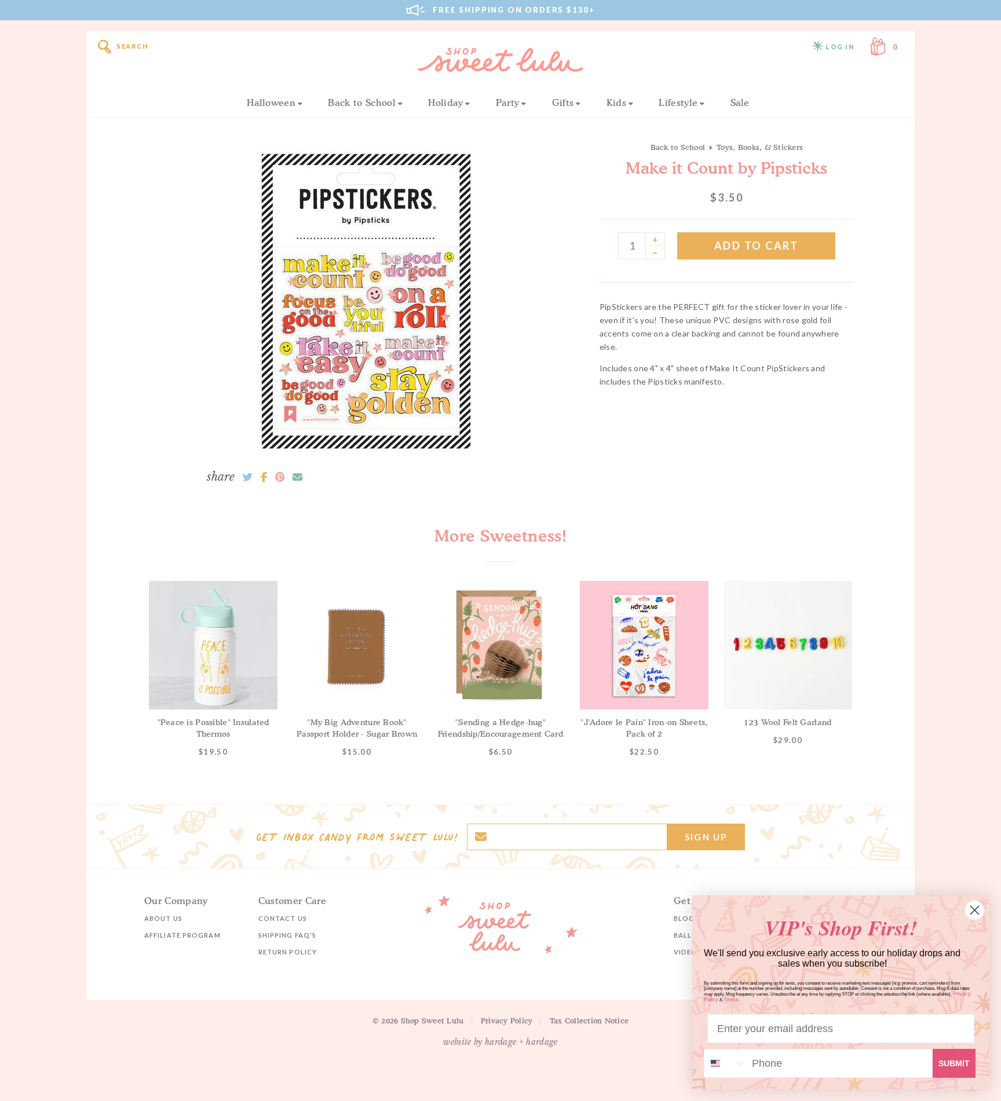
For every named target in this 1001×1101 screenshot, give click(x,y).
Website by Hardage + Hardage (500, 1042)
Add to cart (756, 245)
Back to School (361, 102)
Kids (616, 102)
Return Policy (287, 952)
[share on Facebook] (264, 477)
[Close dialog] (975, 910)
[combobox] (725, 1063)
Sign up (706, 837)
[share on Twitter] (248, 477)
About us (163, 918)
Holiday (445, 102)
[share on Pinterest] (279, 477)
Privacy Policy (507, 1020)
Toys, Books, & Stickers (760, 147)
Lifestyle (678, 102)
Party (508, 102)
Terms (731, 1000)
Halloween (271, 102)
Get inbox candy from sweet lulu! (357, 837)
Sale (740, 102)
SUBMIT (954, 1063)
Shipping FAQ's (287, 935)
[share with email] (297, 477)
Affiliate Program (182, 935)
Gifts (563, 102)
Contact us (282, 918)
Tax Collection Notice (589, 1020)
